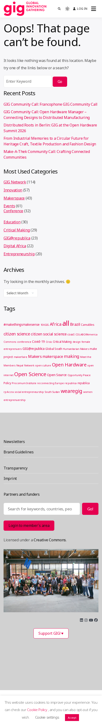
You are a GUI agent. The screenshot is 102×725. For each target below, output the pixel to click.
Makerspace (14, 198)
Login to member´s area (29, 525)
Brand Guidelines (18, 452)
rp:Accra (9, 392)
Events (9, 205)
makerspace (52, 356)
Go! (90, 509)
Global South (53, 349)
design (77, 341)
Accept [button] (72, 717)
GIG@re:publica (17, 238)
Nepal (19, 365)
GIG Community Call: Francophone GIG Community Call (50, 104)
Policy (7, 383)
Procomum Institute (24, 383)
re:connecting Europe (50, 383)
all (65, 323)
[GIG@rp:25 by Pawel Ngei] (51, 580)
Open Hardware (69, 364)
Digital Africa (15, 245)
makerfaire (20, 357)
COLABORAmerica (86, 334)
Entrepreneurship (19, 253)
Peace (87, 375)
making (71, 356)
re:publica (71, 383)
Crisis (49, 341)
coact (70, 334)
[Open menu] (93, 9)
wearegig (72, 390)
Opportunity (75, 375)
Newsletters (14, 441)
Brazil (75, 324)
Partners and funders (21, 494)
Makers (35, 356)
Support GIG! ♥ (51, 633)
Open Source (57, 374)
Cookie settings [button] (47, 717)
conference (24, 341)
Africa (55, 324)
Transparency (15, 468)
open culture (43, 365)
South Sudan (52, 392)
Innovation (13, 190)
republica (84, 383)
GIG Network (15, 182)
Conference (13, 210)
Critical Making (17, 230)
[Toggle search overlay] (59, 9)
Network (29, 365)
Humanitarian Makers (76, 349)
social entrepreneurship (29, 392)
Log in (82, 9)
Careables (87, 325)
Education (12, 222)
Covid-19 (38, 341)
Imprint (10, 478)
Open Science (30, 374)
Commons (10, 341)
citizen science (17, 334)
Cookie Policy (37, 709)
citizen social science (48, 334)
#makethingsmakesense (22, 324)
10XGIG (45, 324)
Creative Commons (50, 540)
